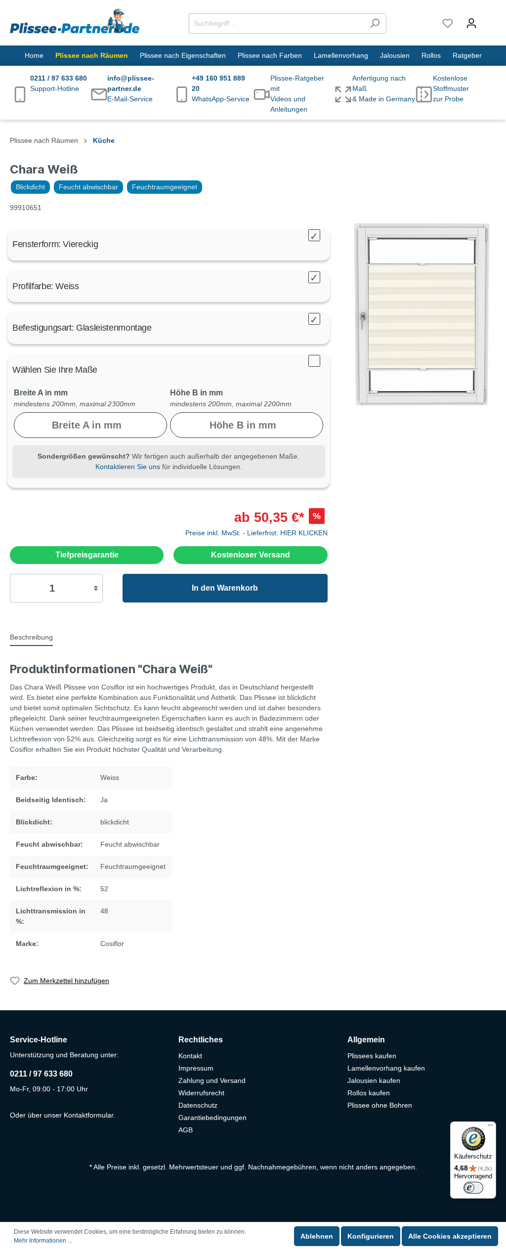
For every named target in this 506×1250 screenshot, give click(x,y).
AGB (185, 1130)
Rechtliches (200, 1039)
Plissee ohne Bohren (379, 1105)
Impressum (195, 1068)
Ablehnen (316, 1236)
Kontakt (190, 1056)
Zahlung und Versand (212, 1080)
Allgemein (366, 1039)
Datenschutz (197, 1105)
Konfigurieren (370, 1236)
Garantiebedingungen (212, 1117)
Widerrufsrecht (201, 1093)
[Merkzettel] (448, 23)
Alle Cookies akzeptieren (450, 1236)
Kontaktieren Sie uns (127, 467)
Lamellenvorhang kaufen (386, 1068)
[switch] (473, 1188)
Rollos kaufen (368, 1093)
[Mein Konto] (471, 23)
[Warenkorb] (489, 18)
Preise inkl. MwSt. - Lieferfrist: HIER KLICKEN (256, 533)
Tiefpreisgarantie (87, 555)
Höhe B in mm (196, 392)
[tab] (31, 636)
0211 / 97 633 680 (41, 1074)
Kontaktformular (88, 1115)
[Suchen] (374, 23)
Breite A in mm (41, 392)
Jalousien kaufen (373, 1080)
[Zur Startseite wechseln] (74, 21)
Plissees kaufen (371, 1056)
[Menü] (490, 1127)
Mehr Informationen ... (43, 1240)
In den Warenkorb (225, 588)
